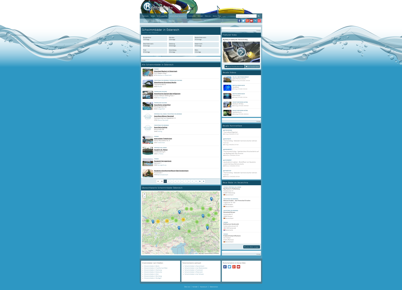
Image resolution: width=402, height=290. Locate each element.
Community (192, 16)
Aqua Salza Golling (160, 127)
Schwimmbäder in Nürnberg (153, 276)
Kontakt (200, 16)
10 (196, 181)
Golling (160, 131)
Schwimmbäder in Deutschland (194, 266)
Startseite (145, 16)
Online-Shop (217, 16)
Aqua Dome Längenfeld (162, 105)
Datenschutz (214, 287)
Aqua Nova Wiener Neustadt (164, 116)
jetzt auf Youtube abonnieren (235, 66)
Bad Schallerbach (162, 175)
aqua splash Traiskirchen (163, 138)
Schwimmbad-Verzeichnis (177, 16)
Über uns (208, 16)
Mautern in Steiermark (165, 75)
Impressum (203, 287)
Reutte (160, 86)
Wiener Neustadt (163, 120)
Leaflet (196, 253)
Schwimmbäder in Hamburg (153, 270)
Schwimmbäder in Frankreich (194, 270)
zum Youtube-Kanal (253, 66)
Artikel (153, 16)
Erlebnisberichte (162, 16)
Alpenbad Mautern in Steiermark (165, 71)
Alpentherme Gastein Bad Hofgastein (167, 94)
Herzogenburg (161, 165)
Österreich (172, 20)
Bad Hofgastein (162, 97)
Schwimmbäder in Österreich (194, 272)
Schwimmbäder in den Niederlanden (196, 268)
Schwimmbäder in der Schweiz (194, 274)
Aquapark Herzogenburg (162, 161)
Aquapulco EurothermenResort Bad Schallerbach (171, 171)
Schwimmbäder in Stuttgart (152, 278)
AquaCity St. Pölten (161, 150)
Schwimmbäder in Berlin (151, 266)
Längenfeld (161, 109)
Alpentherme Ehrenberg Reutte (165, 82)
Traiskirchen (161, 142)
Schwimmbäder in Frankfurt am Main (156, 268)
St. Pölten (160, 154)
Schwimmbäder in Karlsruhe (153, 272)
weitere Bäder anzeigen (252, 247)
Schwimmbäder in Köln (151, 274)
